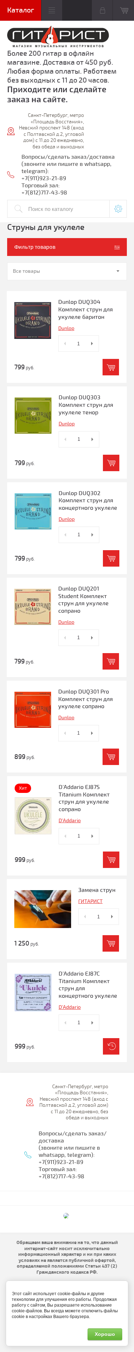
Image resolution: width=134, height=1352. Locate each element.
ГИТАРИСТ (90, 901)
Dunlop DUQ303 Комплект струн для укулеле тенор (86, 405)
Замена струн (96, 890)
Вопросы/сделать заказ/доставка (68, 157)
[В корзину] (111, 367)
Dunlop (66, 328)
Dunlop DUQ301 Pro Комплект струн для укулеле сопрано (85, 699)
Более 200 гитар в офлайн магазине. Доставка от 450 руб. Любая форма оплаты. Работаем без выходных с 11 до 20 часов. (61, 67)
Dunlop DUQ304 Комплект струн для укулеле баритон (85, 309)
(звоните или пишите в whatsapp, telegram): (69, 1151)
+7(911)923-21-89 (43, 178)
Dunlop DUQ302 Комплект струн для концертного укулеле (88, 501)
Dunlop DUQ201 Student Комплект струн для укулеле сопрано (83, 600)
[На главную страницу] (58, 37)
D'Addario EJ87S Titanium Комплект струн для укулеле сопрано (84, 798)
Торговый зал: (40, 185)
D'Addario (70, 821)
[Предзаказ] (111, 1046)
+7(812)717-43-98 (44, 192)
